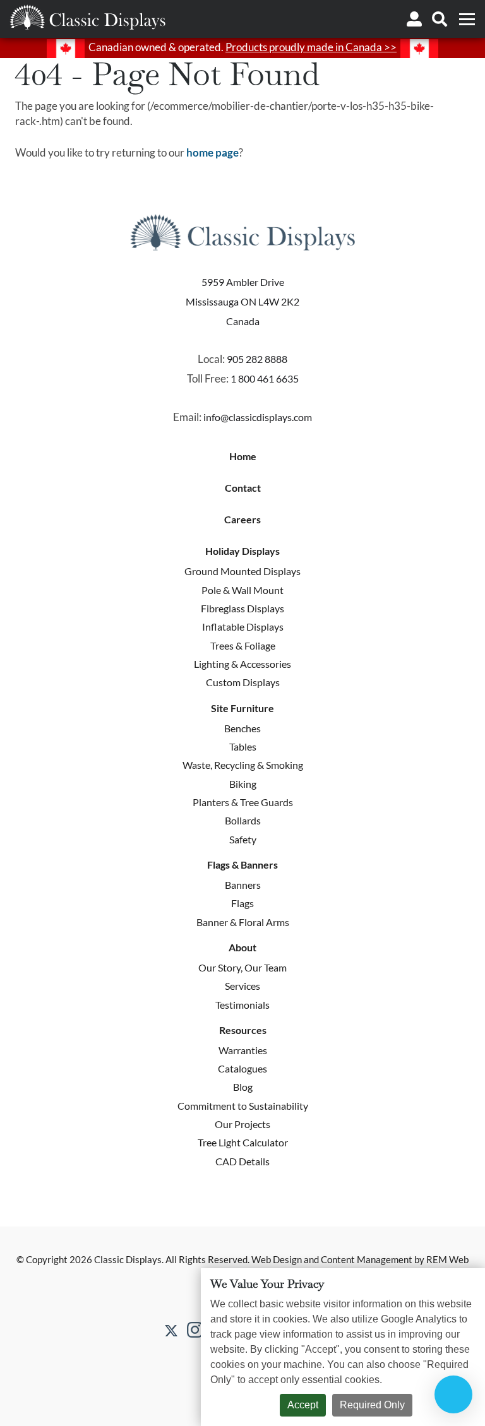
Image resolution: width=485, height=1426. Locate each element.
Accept (302, 1404)
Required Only (372, 1404)
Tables (242, 746)
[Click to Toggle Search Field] (439, 19)
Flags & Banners (242, 865)
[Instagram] (195, 1329)
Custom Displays (243, 682)
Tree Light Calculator (243, 1142)
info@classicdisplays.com (257, 417)
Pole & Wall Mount (242, 590)
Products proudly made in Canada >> (311, 47)
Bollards (243, 820)
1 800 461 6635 (265, 378)
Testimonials (242, 1005)
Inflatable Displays (243, 627)
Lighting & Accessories (242, 664)
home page (212, 152)
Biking (242, 784)
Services (242, 986)
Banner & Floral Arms (242, 922)
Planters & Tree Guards (243, 802)
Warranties (243, 1050)
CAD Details (242, 1161)
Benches (242, 728)
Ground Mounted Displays (242, 571)
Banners (243, 885)
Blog (243, 1087)
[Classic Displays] (87, 17)
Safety (242, 839)
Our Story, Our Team (242, 967)
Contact (243, 488)
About (242, 947)
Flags (242, 903)
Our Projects (242, 1124)
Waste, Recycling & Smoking (243, 765)
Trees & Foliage (242, 645)
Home (242, 456)
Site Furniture (242, 708)
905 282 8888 (257, 359)
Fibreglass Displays (242, 608)
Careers (242, 519)
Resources (242, 1030)
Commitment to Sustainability (242, 1106)
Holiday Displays (242, 551)
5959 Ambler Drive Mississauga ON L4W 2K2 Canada (242, 301)
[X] (171, 1330)
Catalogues (242, 1068)
